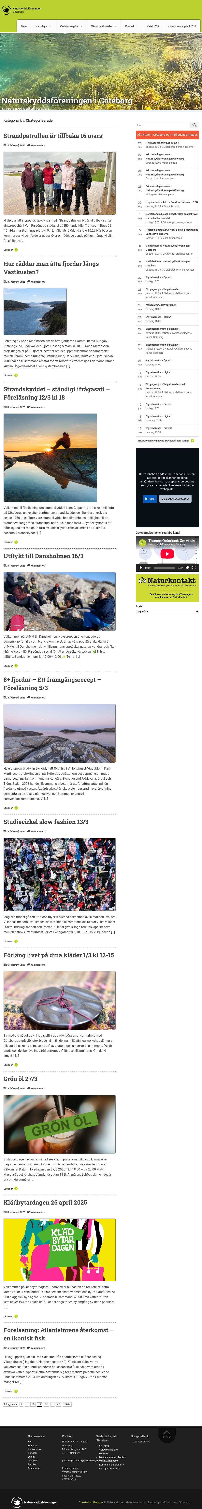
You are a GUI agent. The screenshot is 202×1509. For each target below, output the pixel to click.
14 (46, 1404)
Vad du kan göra (69, 26)
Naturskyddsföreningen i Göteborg (67, 100)
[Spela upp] (141, 568)
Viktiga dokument (108, 1461)
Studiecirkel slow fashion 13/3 (46, 821)
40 (58, 1404)
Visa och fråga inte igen (175, 498)
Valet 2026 (153, 26)
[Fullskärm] (194, 568)
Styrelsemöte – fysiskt (159, 277)
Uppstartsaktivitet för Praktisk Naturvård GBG (172, 202)
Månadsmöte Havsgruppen (161, 304)
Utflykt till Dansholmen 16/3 (43, 556)
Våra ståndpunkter (101, 26)
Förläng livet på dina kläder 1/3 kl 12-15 (59, 955)
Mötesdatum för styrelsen (112, 1457)
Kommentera (38, 145)
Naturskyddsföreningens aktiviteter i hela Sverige (163, 440)
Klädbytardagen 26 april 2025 (45, 1202)
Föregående (10, 1404)
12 (33, 1404)
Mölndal (32, 1460)
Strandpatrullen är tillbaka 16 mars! (54, 135)
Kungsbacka (34, 1449)
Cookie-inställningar (91, 1502)
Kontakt (129, 26)
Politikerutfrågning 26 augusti (162, 142)
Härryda (32, 1445)
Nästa (67, 1404)
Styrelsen (104, 1445)
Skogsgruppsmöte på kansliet (162, 289)
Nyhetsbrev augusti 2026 (182, 26)
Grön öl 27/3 (20, 1078)
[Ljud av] (187, 568)
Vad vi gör (41, 26)
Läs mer (8, 249)
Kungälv (32, 1453)
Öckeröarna (34, 1468)
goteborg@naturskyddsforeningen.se (82, 1460)
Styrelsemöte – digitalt (158, 316)
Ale (29, 1441)
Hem (24, 26)
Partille (32, 1464)
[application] (167, 554)
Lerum (31, 1456)
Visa (151, 498)
